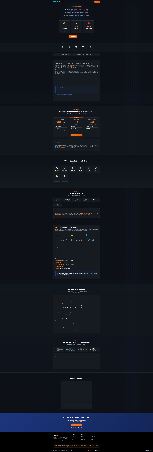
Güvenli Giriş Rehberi (85, 54)
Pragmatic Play (85, 213)
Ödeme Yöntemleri (78, 54)
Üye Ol (97, 1)
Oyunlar (73, 54)
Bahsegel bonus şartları (64, 147)
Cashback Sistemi (64, 54)
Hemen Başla (76, 134)
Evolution (62, 214)
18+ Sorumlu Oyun (148, 450)
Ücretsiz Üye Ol (76, 424)
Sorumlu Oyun (93, 439)
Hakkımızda (82, 436)
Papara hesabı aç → (59, 241)
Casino (72, 439)
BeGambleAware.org (79, 427)
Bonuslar (69, 54)
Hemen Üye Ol (73, 36)
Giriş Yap (91, 1)
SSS (90, 54)
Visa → (88, 241)
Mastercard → (92, 241)
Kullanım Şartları (93, 436)
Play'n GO (95, 213)
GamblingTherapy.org (87, 446)
